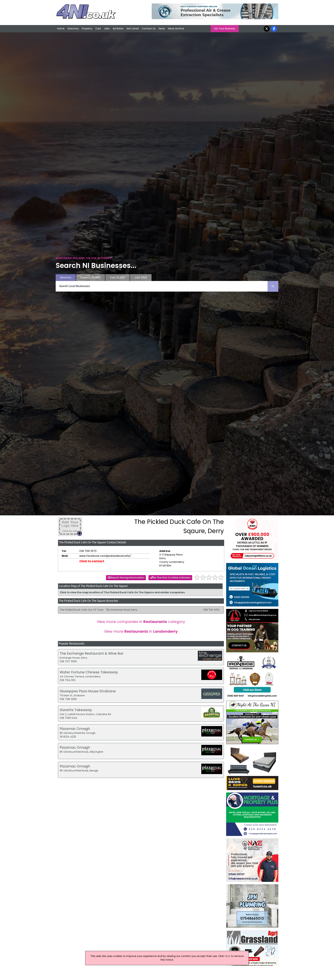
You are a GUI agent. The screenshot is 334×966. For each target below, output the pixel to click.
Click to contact (91, 561)
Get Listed (132, 28)
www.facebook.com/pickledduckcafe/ (105, 556)
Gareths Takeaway (76, 709)
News (162, 28)
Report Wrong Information (127, 577)
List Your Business (224, 28)
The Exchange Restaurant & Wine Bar (92, 653)
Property (87, 28)
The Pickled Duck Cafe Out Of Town (82, 609)
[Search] (273, 286)
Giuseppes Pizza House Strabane (88, 691)
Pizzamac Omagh (75, 728)
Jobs (107, 28)
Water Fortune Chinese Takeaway (89, 672)
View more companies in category (141, 621)
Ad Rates (118, 28)
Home (61, 28)
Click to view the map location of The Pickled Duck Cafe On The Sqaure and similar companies (122, 592)
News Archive (176, 28)
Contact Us (149, 28)
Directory (73, 28)
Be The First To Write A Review (171, 577)
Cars (98, 28)
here (227, 956)
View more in (141, 631)
